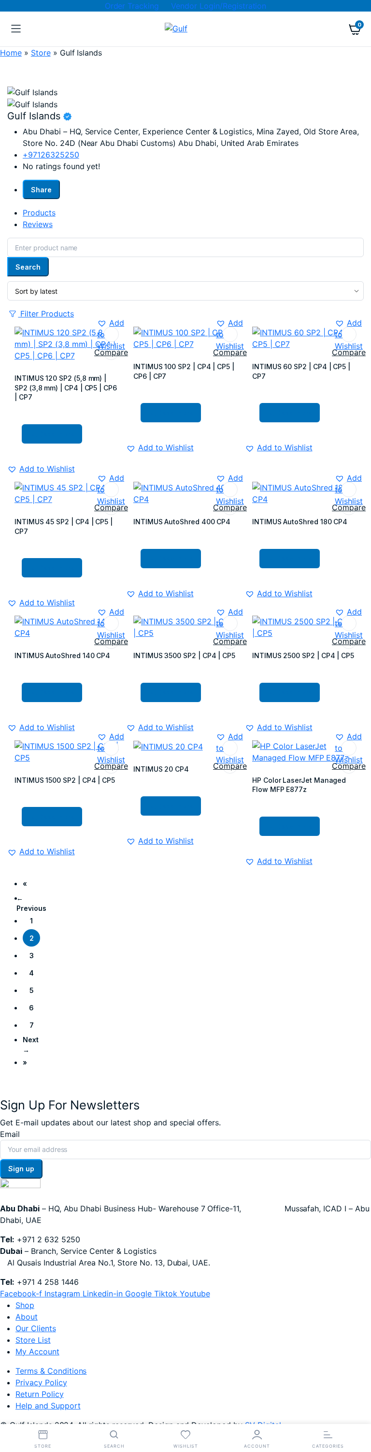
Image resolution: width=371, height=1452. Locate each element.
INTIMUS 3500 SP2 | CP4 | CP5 (184, 655)
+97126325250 (51, 154)
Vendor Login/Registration (218, 6)
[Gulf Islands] (185, 29)
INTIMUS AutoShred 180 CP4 (299, 522)
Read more (57, 434)
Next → (31, 1044)
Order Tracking (132, 6)
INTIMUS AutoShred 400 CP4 (181, 522)
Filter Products (46, 313)
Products (39, 212)
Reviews (38, 224)
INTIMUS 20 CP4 (161, 769)
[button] (111, 334)
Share (41, 190)
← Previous (31, 903)
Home (11, 53)
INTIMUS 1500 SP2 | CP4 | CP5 (64, 780)
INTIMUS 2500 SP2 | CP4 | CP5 (303, 655)
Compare (111, 352)
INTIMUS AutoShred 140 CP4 (62, 655)
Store (41, 53)
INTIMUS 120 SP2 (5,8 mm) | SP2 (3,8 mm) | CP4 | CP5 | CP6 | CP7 (65, 387)
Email (10, 1134)
